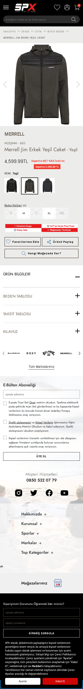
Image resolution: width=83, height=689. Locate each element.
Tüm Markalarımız (41, 366)
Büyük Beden (55, 31)
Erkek (25, 31)
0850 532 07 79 (41, 480)
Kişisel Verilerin (44, 422)
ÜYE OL (41, 456)
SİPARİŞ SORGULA (41, 633)
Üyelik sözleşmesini (20, 422)
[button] (78, 84)
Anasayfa (9, 31)
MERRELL (14, 134)
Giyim (38, 31)
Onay (32, 402)
